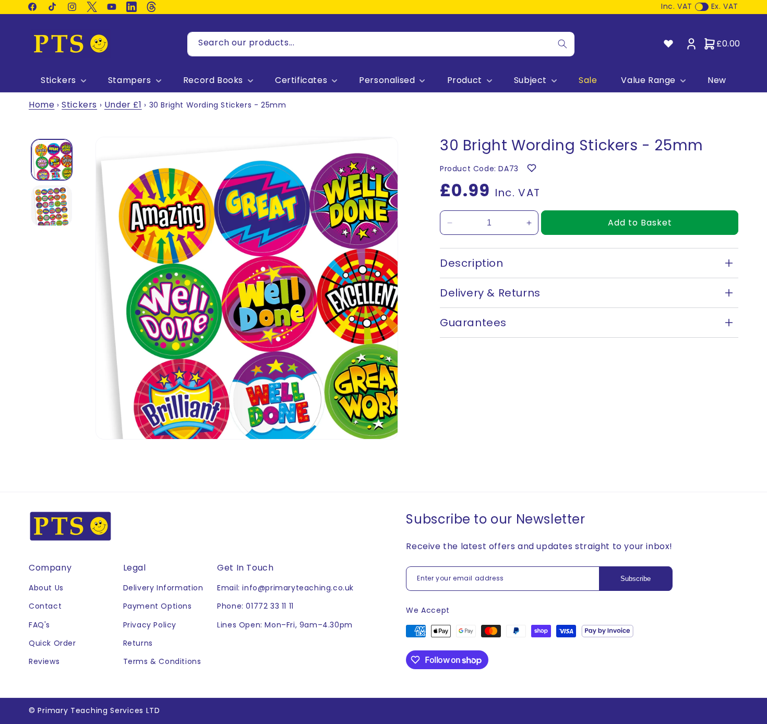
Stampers (129, 80)
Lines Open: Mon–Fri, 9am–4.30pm (285, 625)
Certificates (301, 80)
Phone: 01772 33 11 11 (255, 606)
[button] (62, 80)
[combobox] (381, 44)
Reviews (44, 661)
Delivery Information (163, 588)
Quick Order (52, 643)
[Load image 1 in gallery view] (51, 159)
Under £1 (123, 105)
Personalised (387, 80)
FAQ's (39, 625)
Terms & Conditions (162, 661)
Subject (530, 80)
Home (41, 105)
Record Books (213, 80)
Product (464, 80)
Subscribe (635, 579)
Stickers (58, 80)
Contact (45, 606)
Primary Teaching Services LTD (99, 710)
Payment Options (157, 606)
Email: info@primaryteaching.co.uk (285, 588)
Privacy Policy (149, 625)
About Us (46, 588)
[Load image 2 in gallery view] (51, 205)
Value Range (648, 80)
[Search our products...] (562, 44)
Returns (138, 643)
